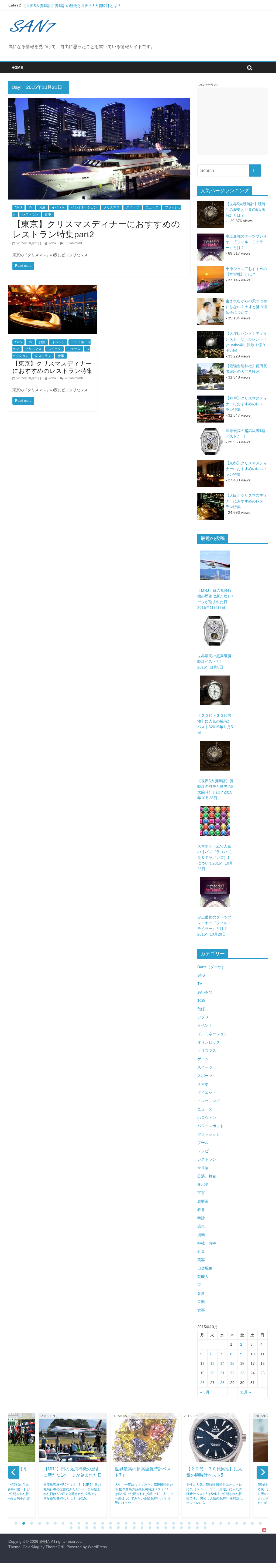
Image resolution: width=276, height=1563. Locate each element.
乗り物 (203, 1168)
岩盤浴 (203, 1201)
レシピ (203, 1151)
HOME (17, 67)
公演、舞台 (206, 1176)
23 (242, 1373)
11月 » (245, 1392)
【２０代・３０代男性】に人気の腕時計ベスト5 (63, 5)
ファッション (208, 1134)
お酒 (42, 207)
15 (232, 1363)
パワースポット (210, 1126)
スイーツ (132, 207)
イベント (58, 207)
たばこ (203, 1009)
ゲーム (203, 1059)
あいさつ (204, 992)
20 (212, 1373)
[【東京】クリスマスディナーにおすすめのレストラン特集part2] (99, 101)
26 (202, 1382)
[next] (262, 1472)
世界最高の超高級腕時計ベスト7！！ (214, 661)
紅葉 (201, 1251)
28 (222, 1382)
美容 (201, 1260)
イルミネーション (84, 207)
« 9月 (204, 1392)
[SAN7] (33, 19)
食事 (48, 214)
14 (222, 1363)
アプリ (203, 1017)
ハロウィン (206, 1117)
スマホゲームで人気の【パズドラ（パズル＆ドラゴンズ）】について (215, 857)
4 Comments (74, 378)
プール (203, 1142)
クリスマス (112, 207)
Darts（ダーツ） (211, 967)
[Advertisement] (232, 121)
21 (222, 1373)
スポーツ (204, 1075)
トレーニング (208, 1101)
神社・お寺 (206, 1243)
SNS (18, 207)
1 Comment (73, 243)
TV (30, 207)
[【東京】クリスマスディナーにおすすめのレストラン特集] (52, 288)
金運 (201, 1293)
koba (52, 243)
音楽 (201, 1301)
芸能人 (203, 1276)
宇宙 (201, 1193)
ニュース (152, 207)
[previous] (13, 1472)
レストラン (30, 214)
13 (212, 1363)
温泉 (201, 1226)
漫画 (201, 1235)
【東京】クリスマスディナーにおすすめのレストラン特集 (52, 367)
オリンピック (208, 1042)
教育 (201, 1209)
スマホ (203, 1084)
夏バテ (203, 1184)
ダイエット (206, 1092)
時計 (201, 1218)
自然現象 (204, 1268)
